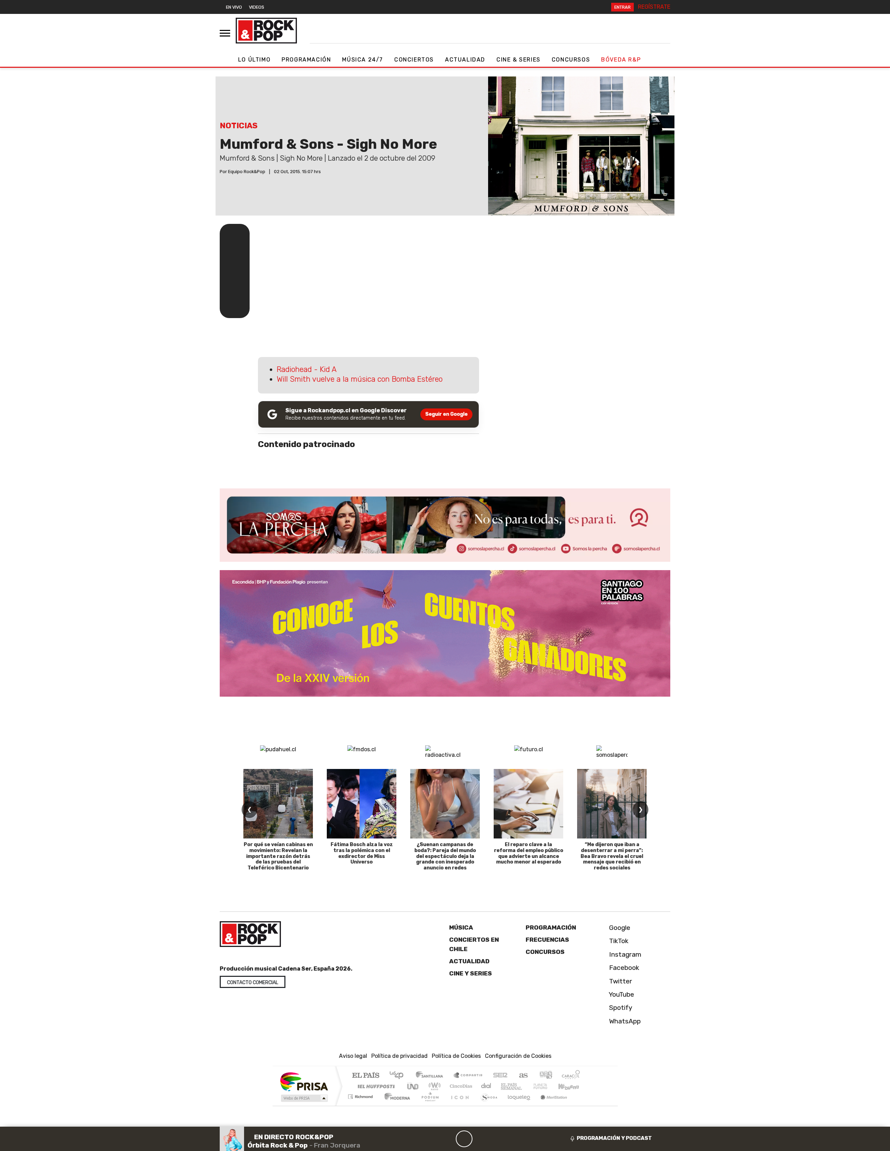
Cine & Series (518, 59)
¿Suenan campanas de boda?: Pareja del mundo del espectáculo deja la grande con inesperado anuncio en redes (445, 856)
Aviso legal (353, 1056)
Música (461, 927)
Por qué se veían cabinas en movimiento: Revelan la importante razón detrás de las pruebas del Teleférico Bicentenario (278, 856)
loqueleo (516, 1105)
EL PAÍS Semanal (505, 1086)
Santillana (431, 1075)
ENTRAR (622, 7)
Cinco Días (460, 1086)
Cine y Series (470, 973)
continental (486, 1086)
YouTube (620, 994)
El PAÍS (365, 1075)
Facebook (623, 968)
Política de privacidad (399, 1056)
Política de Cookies (456, 1056)
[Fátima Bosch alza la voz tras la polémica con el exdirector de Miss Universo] (361, 803)
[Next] (497, 1138)
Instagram (624, 954)
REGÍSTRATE (654, 6)
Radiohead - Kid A (307, 369)
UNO (413, 1086)
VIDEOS (256, 7)
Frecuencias (547, 939)
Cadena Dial (547, 1086)
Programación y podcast (614, 1138)
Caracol (571, 1075)
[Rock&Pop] (266, 30)
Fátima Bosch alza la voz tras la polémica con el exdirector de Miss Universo (362, 853)
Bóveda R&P (621, 59)
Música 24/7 (362, 59)
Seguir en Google (446, 414)
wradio (433, 1086)
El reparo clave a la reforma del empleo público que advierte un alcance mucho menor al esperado (528, 853)
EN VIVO (234, 7)
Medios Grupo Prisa (304, 1098)
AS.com (522, 1075)
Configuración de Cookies (518, 1056)
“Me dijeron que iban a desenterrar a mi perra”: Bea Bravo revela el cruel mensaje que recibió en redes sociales (612, 856)
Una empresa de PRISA (304, 1081)
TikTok (618, 941)
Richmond (361, 1105)
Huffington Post (374, 1086)
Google (618, 928)
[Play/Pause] (464, 1138)
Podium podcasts (361, 1095)
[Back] (430, 1138)
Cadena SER (500, 1075)
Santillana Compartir (468, 1075)
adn (545, 1075)
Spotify (619, 1008)
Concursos (571, 59)
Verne (525, 1086)
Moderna (395, 1105)
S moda (487, 1105)
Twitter (619, 981)
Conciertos (414, 59)
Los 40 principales (399, 1075)
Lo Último (254, 59)
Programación (306, 59)
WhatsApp (624, 1021)
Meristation (550, 1105)
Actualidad (465, 59)
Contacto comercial (252, 983)
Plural (428, 1105)
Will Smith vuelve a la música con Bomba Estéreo (360, 379)
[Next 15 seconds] (480, 1138)
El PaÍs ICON (458, 1105)
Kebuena (572, 1086)
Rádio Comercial (581, 1105)
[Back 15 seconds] (447, 1138)
